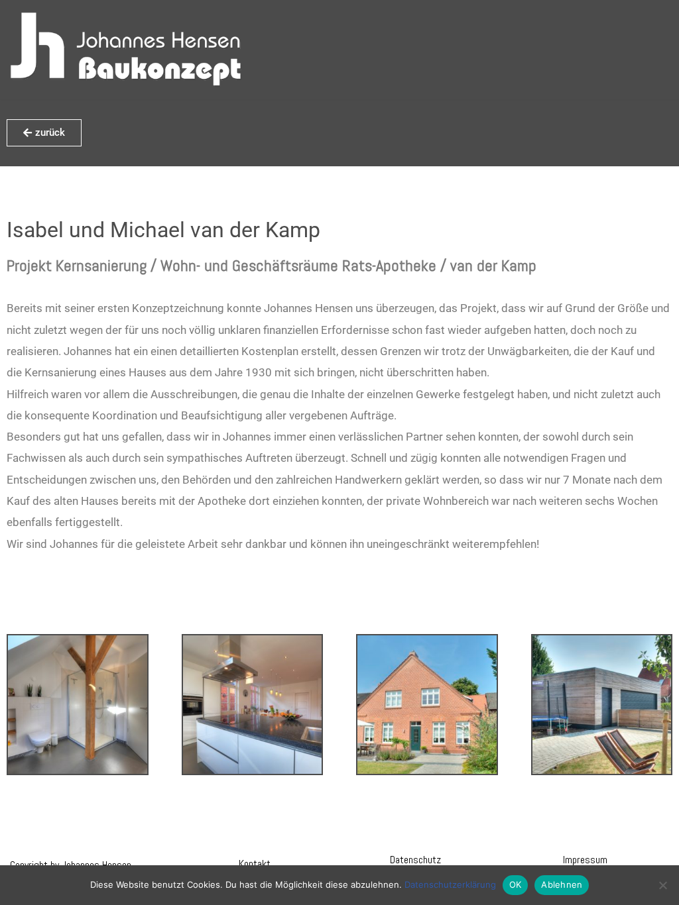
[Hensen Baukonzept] (126, 49)
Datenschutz (415, 860)
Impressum (585, 860)
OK (515, 884)
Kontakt (255, 864)
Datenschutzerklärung (450, 884)
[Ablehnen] (662, 885)
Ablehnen (561, 884)
